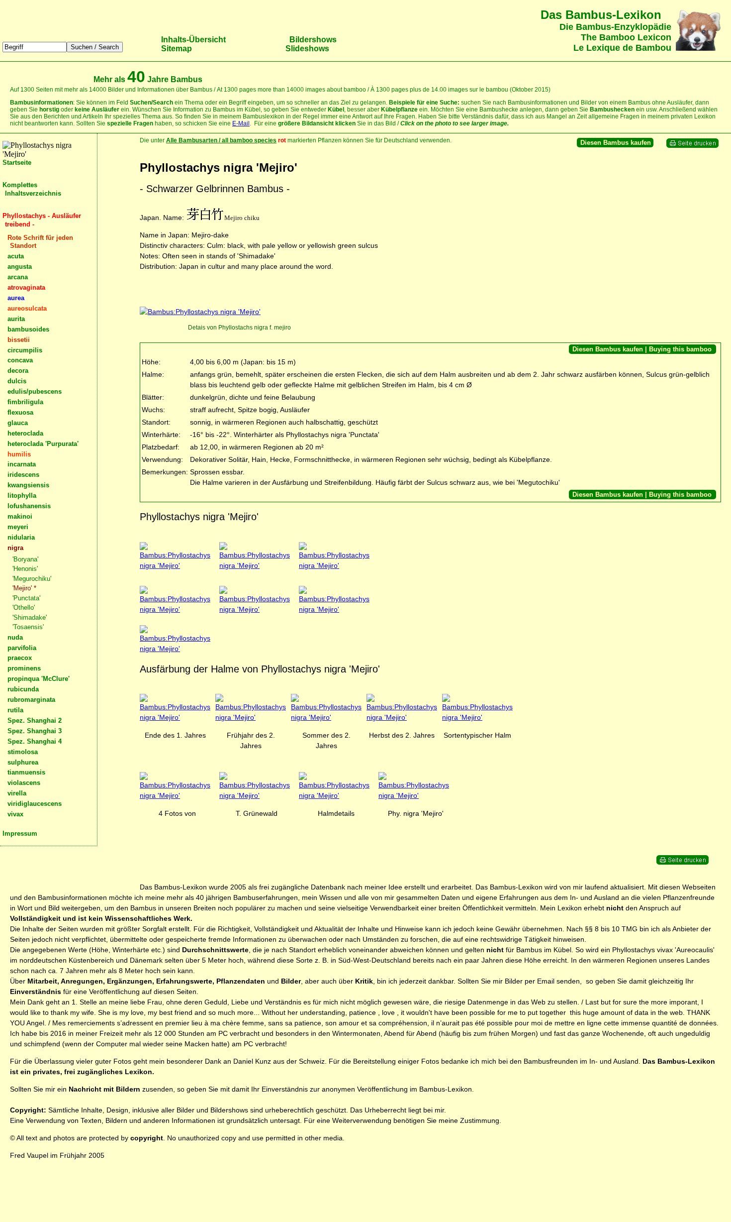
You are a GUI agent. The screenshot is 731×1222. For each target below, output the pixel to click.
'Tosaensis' (28, 627)
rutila (15, 710)
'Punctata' (26, 598)
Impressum (19, 833)
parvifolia (21, 648)
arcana (17, 277)
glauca (17, 423)
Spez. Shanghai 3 (34, 731)
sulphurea (22, 762)
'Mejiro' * (24, 588)
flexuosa (20, 412)
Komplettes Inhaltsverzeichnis (31, 189)
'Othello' (23, 607)
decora (17, 370)
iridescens (23, 474)
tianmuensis (26, 772)
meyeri (17, 527)
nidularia (21, 537)
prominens (24, 668)
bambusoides (28, 329)
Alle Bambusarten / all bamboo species (221, 140)
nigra (15, 548)
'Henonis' (25, 568)
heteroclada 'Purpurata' (43, 443)
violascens (23, 782)
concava (20, 360)
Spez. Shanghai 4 (34, 741)
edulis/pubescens (34, 391)
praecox (19, 658)
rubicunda (23, 689)
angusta (19, 266)
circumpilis (24, 350)
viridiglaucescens (34, 803)
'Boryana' (25, 559)
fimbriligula (25, 402)
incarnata (21, 464)
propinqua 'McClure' (38, 678)
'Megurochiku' (31, 578)
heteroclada (25, 433)
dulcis (16, 381)
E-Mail (241, 123)
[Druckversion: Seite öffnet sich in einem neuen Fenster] (692, 145)
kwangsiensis (28, 485)
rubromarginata (31, 699)
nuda (15, 637)
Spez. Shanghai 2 (34, 720)
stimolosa (22, 752)
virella (16, 793)
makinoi (19, 516)
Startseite (16, 162)
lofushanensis (29, 506)
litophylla (21, 495)
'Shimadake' (29, 617)
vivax (15, 814)
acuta (15, 256)
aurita (16, 319)
